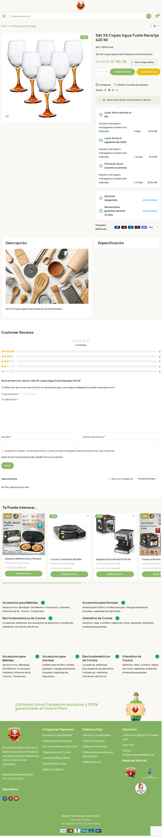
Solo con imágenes (122, 478)
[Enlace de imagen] (14, 734)
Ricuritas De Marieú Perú (17, 774)
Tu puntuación (10, 394)
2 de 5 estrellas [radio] (27, 394)
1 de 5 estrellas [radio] (24, 394)
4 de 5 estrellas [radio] (32, 394)
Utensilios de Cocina (54, 763)
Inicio (4, 26)
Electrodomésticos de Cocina (59, 746)
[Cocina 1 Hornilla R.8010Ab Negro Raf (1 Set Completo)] (69, 534)
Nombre (6, 437)
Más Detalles (150, 200)
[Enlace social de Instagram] (10, 798)
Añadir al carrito (122, 71)
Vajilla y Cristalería (52, 769)
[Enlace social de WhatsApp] (117, 90)
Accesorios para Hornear (57, 741)
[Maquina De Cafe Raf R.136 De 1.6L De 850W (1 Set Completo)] (115, 534)
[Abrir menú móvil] (4, 16)
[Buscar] (148, 16)
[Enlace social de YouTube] (16, 798)
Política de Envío (91, 762)
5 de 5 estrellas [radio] (34, 394)
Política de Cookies (93, 741)
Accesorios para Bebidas (57, 735)
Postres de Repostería (55, 758)
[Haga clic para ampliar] (7, 116)
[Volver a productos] (155, 26)
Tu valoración (9, 399)
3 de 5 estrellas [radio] (29, 394)
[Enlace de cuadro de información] (23, 603)
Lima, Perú (128, 745)
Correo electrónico (94, 437)
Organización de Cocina (56, 752)
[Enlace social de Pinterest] (109, 90)
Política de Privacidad (94, 746)
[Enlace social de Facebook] (105, 90)
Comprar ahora (148, 71)
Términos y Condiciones (96, 735)
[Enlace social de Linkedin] (113, 90)
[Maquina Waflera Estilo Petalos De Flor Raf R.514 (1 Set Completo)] (23, 534)
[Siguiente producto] (158, 26)
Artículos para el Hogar (23, 26)
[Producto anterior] (151, 26)
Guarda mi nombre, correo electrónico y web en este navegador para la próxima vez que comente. (60, 450)
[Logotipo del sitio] (80, 5)
